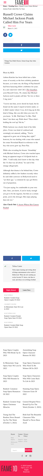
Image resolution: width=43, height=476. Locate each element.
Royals (13, 434)
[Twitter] (10, 35)
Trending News (13, 6)
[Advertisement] (21, 232)
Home (5, 6)
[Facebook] (5, 35)
